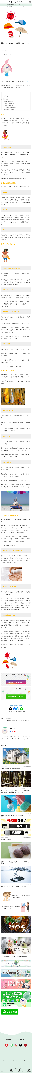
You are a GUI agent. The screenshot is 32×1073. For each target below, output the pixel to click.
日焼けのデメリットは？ (9, 103)
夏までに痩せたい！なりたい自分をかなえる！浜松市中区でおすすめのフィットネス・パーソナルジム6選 (15, 791)
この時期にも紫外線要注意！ (10, 107)
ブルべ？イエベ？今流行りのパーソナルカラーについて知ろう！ (11, 907)
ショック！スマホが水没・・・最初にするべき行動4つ (14, 886)
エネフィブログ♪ (16, 2)
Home (2, 6)
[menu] (30, 2)
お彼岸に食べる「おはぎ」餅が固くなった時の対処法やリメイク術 (15, 862)
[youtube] (15, 731)
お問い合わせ (26, 1060)
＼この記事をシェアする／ (16, 705)
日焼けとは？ (6, 99)
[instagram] (12, 731)
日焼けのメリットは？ (9, 105)
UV (23, 721)
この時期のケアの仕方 (9, 109)
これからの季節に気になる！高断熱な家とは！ (12, 768)
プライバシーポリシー (17, 1060)
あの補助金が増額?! (6, 839)
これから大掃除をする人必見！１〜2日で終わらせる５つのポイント (16, 815)
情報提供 (5, 1060)
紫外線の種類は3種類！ (9, 101)
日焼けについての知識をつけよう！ (22, 6)
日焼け (13, 721)
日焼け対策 (19, 721)
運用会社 (10, 1060)
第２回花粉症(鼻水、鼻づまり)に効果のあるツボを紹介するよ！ (21, 896)
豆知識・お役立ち (9, 6)
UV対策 (27, 721)
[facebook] (10, 731)
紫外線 (9, 721)
